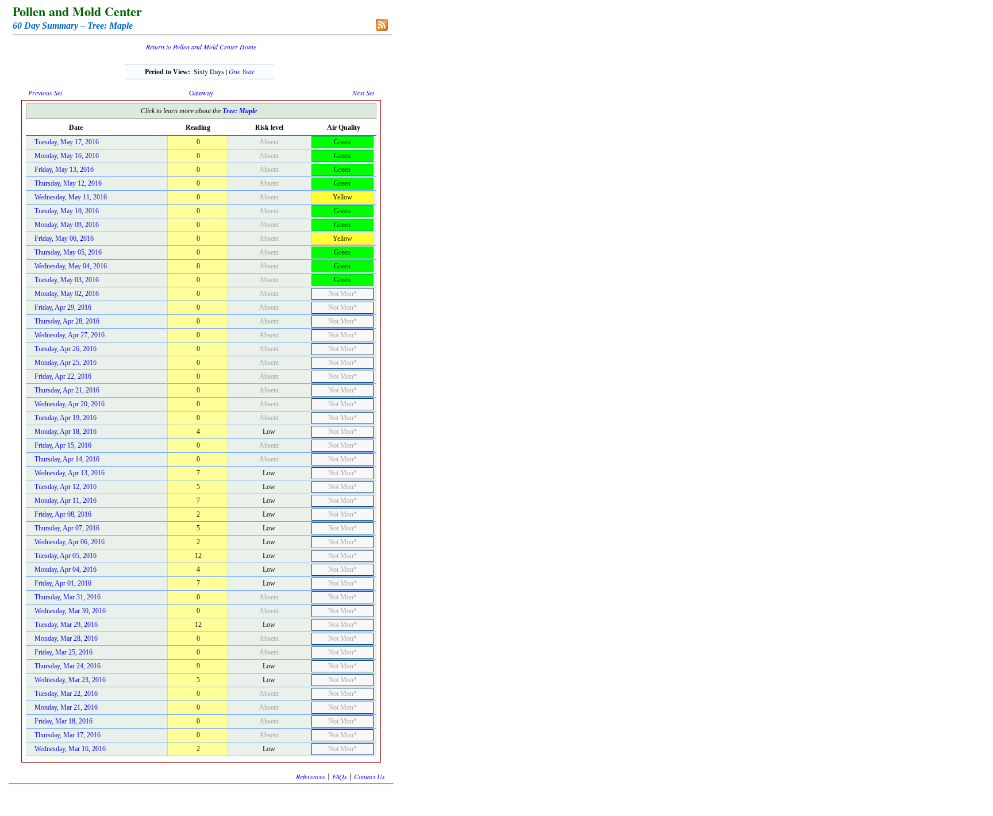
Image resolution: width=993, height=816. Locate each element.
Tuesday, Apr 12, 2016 (65, 487)
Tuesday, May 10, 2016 (66, 211)
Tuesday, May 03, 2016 (66, 280)
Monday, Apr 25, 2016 (65, 363)
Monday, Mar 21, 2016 (66, 707)
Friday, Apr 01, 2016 (62, 583)
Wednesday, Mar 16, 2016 (70, 749)
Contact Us (369, 776)
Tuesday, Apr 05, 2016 (65, 556)
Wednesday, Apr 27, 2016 (69, 335)
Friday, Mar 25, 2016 (63, 652)
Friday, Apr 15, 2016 (62, 445)
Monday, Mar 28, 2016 (66, 638)
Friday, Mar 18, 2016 (63, 721)
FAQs (339, 776)
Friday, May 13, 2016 (64, 169)
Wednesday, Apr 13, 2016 (69, 473)
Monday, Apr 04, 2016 (65, 569)
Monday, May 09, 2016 (66, 225)
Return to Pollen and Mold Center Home (201, 46)
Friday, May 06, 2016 (64, 238)
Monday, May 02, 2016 (66, 294)
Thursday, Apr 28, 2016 (66, 321)
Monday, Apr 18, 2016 (65, 432)
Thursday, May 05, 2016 (68, 252)
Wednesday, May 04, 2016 (70, 266)
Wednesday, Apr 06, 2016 (69, 542)
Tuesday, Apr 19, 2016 (65, 418)
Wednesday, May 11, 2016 (70, 197)
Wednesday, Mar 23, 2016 (70, 680)
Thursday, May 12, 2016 (68, 183)
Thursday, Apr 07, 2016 (66, 528)
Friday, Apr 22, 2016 (62, 376)
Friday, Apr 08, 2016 (62, 514)
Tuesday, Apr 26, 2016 (65, 349)
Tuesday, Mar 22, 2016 (66, 694)
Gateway (201, 92)
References (310, 776)
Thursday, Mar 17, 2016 (67, 735)
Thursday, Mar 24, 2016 (67, 666)
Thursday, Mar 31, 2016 (67, 597)
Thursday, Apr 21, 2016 (66, 390)
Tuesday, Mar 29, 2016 (66, 625)
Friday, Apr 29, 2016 (62, 307)
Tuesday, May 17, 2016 (66, 142)
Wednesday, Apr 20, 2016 (69, 404)
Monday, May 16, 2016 (66, 156)
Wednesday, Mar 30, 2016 (70, 611)
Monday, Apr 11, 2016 (65, 500)
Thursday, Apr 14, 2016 (66, 459)
